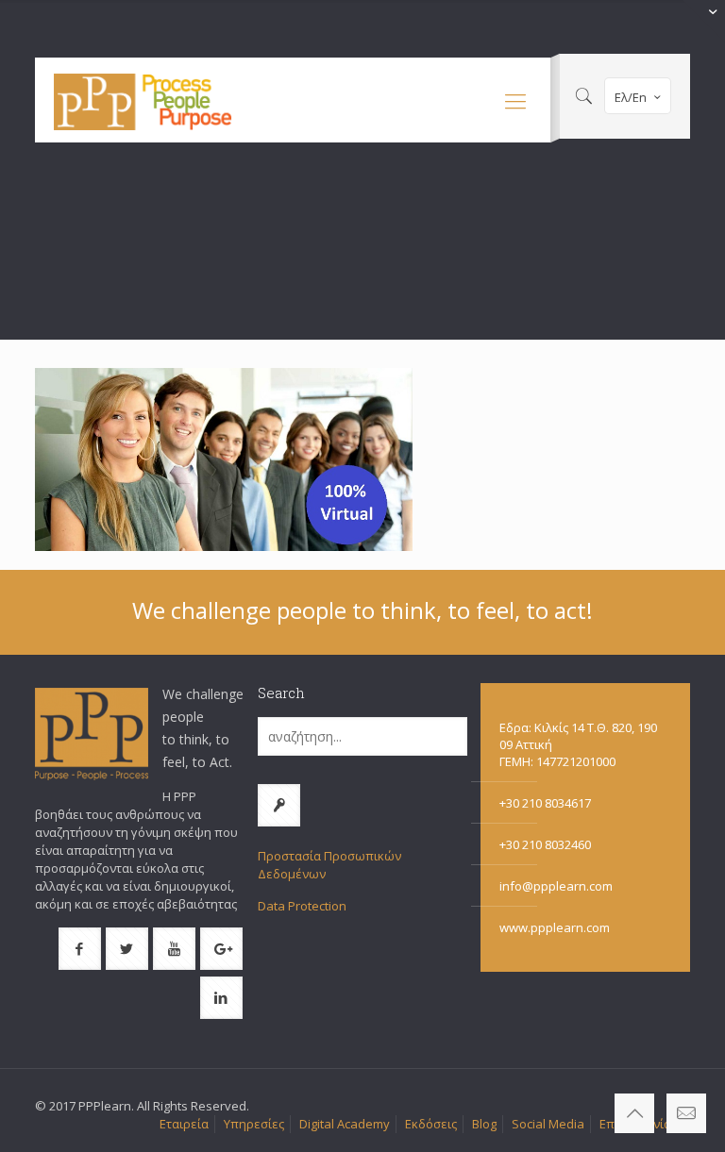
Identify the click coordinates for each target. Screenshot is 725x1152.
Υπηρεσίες (254, 1123)
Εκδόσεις (431, 1123)
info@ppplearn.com (556, 885)
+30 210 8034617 (545, 802)
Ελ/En (631, 97)
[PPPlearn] (143, 100)
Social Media (548, 1123)
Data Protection (302, 905)
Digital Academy (344, 1123)
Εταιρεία (184, 1123)
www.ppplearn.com (554, 927)
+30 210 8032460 (545, 844)
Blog (484, 1123)
